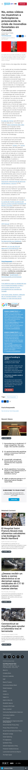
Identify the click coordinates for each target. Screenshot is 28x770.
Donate (23, 4)
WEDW (11, 664)
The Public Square (7, 754)
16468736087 (14, 275)
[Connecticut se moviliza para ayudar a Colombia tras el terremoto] (13, 614)
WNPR (9, 666)
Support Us (5, 697)
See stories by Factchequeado (10, 411)
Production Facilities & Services (10, 748)
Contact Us (5, 694)
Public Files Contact (7, 667)
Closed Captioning (7, 736)
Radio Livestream (7, 709)
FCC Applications (7, 739)
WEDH (4, 664)
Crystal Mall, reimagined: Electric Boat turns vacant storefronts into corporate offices (13, 462)
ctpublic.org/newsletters (13, 328)
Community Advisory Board (10, 685)
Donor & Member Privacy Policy (11, 724)
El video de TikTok (7, 121)
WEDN (7, 664)
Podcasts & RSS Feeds (8, 706)
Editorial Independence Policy (10, 745)
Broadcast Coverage (8, 733)
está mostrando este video (15, 125)
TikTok (22, 145)
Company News (7, 673)
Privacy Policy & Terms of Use (10, 727)
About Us (5, 670)
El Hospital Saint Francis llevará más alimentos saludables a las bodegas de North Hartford (13, 533)
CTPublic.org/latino (12, 322)
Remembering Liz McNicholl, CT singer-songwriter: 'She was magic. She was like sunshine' (15, 445)
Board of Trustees (7, 682)
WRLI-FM (17, 666)
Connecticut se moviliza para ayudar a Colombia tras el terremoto (13, 627)
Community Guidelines (8, 715)
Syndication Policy (7, 742)
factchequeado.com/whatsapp (11, 277)
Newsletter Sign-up (8, 703)
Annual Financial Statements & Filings (12, 730)
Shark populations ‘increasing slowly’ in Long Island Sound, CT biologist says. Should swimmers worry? (15, 471)
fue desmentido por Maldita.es (11, 241)
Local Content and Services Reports (12, 751)
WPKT (13, 666)
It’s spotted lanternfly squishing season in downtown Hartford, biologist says (15, 453)
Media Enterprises (7, 688)
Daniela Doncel (5, 634)
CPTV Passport (6, 718)
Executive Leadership (8, 676)
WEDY (15, 664)
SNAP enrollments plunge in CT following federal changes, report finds (15, 480)
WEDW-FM (5, 666)
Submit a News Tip (7, 700)
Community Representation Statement (13, 712)
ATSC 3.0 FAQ (15, 667)
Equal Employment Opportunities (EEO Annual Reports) (13, 721)
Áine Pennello (4, 591)
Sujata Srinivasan (5, 541)
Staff (4, 679)
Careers (5, 691)
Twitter (14, 145)
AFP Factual (5, 224)
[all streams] (26, 768)
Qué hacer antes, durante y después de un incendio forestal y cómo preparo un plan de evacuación (13, 296)
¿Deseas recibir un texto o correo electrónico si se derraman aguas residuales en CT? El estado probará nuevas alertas (12, 581)
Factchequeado (6, 35)
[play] (2, 768)
